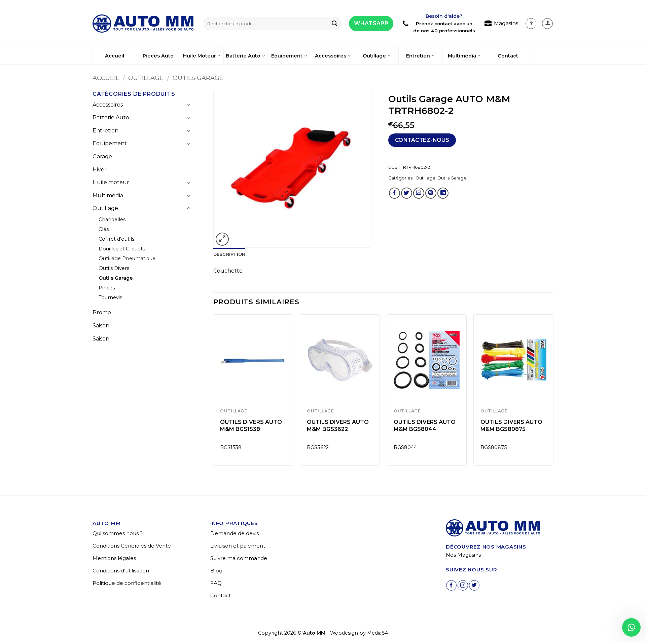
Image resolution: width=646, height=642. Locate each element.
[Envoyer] (334, 23)
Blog (216, 570)
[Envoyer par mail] (418, 193)
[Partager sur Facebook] (394, 193)
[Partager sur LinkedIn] (442, 193)
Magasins (506, 23)
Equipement (286, 56)
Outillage (374, 56)
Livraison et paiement (237, 546)
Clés (104, 229)
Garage (102, 156)
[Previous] (214, 392)
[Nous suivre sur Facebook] (451, 585)
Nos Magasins (463, 555)
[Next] (553, 392)
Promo (102, 312)
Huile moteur (111, 182)
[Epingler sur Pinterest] (430, 193)
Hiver (100, 169)
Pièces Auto (158, 56)
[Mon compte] (531, 23)
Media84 (377, 633)
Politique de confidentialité (127, 583)
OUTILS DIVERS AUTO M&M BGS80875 (511, 425)
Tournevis (110, 297)
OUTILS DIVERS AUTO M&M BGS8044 (425, 425)
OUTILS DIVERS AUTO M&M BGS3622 (338, 425)
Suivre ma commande (238, 558)
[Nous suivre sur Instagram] (463, 585)
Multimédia (462, 56)
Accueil (114, 56)
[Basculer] (189, 105)
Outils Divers (114, 268)
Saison (101, 325)
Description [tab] (229, 254)
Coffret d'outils (116, 239)
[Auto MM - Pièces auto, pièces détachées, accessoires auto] (143, 23)
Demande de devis (234, 533)
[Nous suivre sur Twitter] (474, 585)
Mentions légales (114, 558)
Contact (508, 56)
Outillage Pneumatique (127, 258)
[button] (547, 23)
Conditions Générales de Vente (132, 546)
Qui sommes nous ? (118, 533)
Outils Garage (198, 78)
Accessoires (330, 56)
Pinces (107, 288)
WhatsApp (371, 23)
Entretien (418, 56)
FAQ (216, 583)
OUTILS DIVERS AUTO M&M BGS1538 (251, 425)
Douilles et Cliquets (122, 249)
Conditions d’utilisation (121, 570)
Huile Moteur (199, 56)
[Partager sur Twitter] (406, 193)
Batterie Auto (243, 56)
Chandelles (112, 219)
